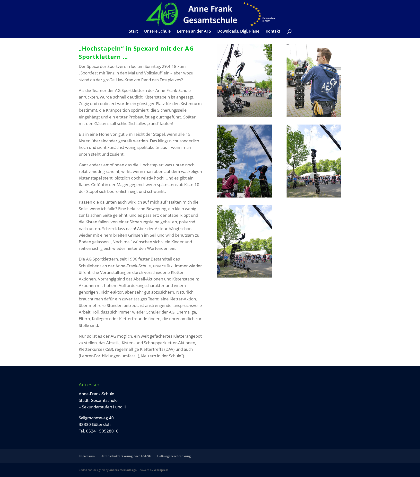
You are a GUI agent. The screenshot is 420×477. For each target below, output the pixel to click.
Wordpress (161, 470)
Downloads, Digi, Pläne (238, 31)
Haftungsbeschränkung (174, 456)
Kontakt (273, 31)
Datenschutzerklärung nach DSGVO (126, 456)
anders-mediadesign (123, 470)
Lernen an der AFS (194, 31)
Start (133, 31)
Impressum (87, 456)
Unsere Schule (157, 31)
